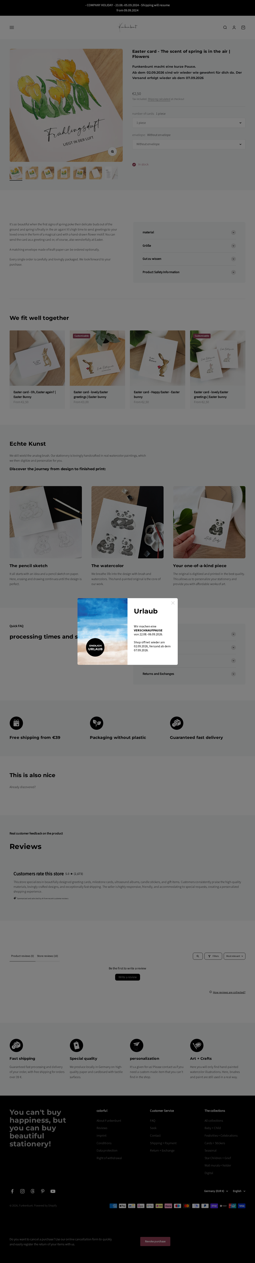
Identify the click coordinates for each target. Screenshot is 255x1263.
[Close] (173, 603)
